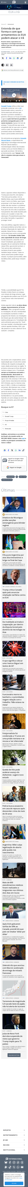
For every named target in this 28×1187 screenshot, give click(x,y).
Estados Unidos (10, 476)
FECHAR (14, 1183)
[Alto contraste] (2, 65)
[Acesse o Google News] (18, 58)
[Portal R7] (14, 2)
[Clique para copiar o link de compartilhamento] (21, 58)
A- (11, 65)
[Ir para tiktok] (10, 1167)
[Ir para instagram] (14, 1162)
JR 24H (5, 1140)
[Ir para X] (14, 1167)
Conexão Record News (7, 479)
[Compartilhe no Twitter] (3, 58)
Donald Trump (6, 106)
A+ (7, 65)
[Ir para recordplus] (6, 1167)
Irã (20, 108)
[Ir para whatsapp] (18, 1167)
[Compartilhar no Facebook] (7, 58)
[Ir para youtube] (22, 1167)
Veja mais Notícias (14, 1055)
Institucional (9, 1150)
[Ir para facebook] (10, 1162)
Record (6, 1145)
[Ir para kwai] (18, 1162)
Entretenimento (10, 1135)
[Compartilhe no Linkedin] (10, 58)
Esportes (7, 1130)
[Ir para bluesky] (6, 1162)
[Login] (25, 2)
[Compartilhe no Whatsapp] (14, 58)
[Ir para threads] (22, 1162)
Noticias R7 (3, 24)
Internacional (11, 24)
